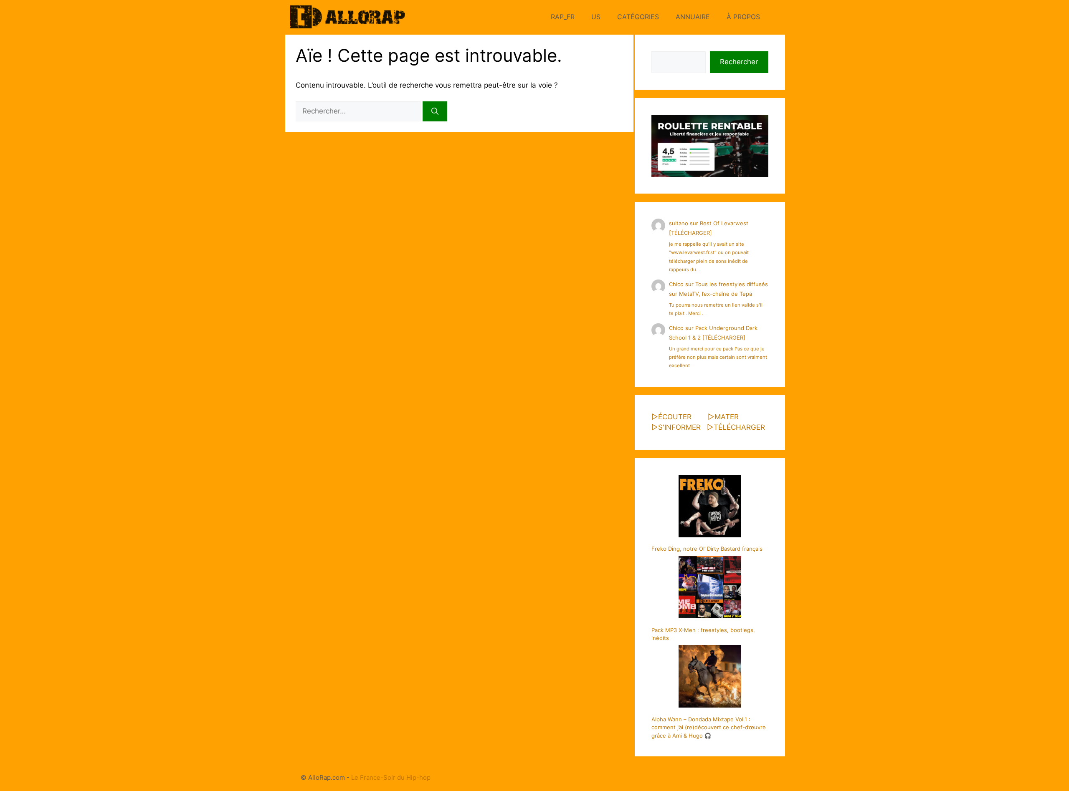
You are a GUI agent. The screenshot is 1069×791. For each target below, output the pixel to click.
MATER (726, 417)
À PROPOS (743, 17)
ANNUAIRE (693, 17)
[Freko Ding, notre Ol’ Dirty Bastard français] (710, 507)
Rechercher (739, 62)
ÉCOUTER (675, 417)
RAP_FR (563, 17)
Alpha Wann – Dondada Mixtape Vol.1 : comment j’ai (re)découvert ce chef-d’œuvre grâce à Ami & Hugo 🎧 (708, 727)
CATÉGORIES (638, 17)
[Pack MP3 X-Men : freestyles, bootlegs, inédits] (710, 588)
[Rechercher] (435, 111)
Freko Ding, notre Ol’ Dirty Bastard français (706, 548)
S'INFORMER (679, 427)
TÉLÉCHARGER (739, 427)
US (595, 17)
